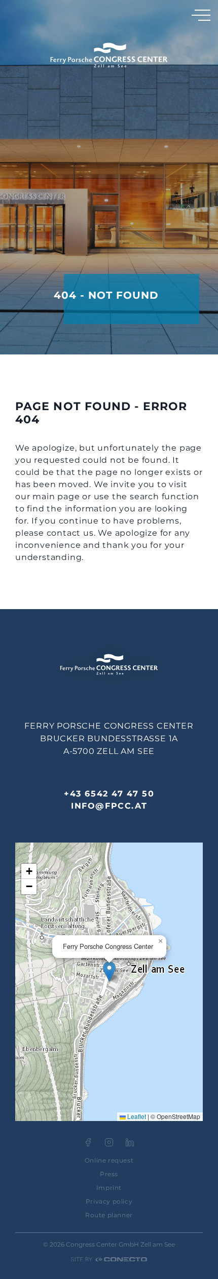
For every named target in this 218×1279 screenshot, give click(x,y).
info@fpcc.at (109, 806)
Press (109, 1174)
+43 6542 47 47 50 (109, 793)
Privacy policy (109, 1201)
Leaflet (136, 1116)
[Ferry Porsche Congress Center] (109, 55)
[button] (109, 971)
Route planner (109, 1215)
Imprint (109, 1187)
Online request (109, 1160)
